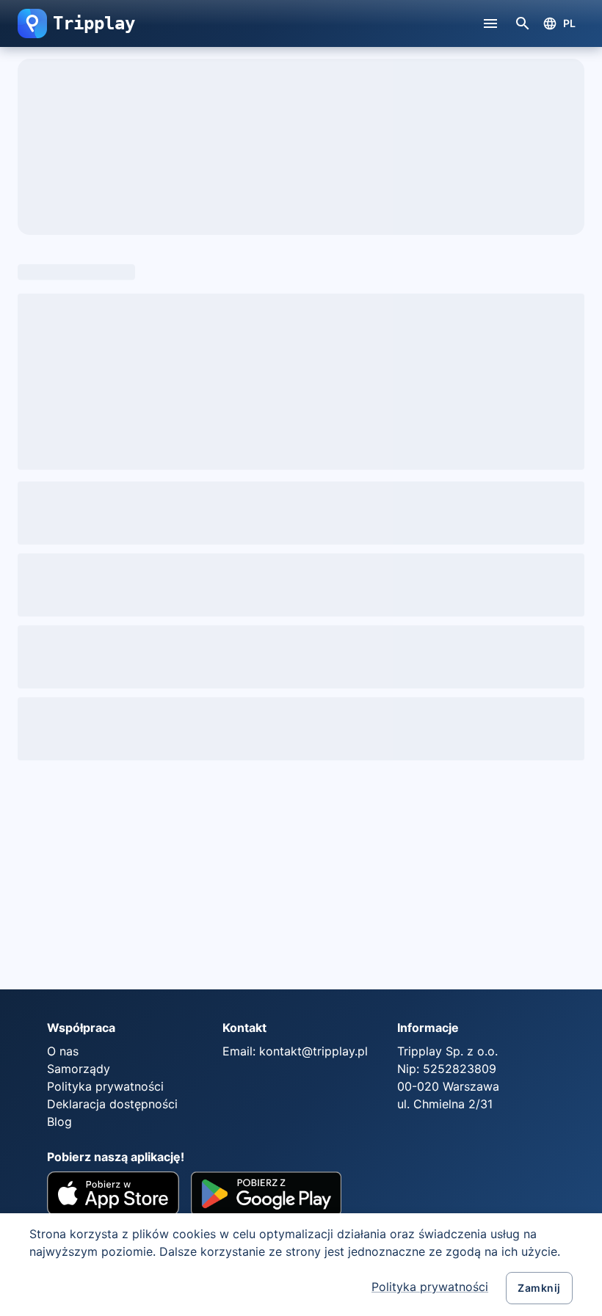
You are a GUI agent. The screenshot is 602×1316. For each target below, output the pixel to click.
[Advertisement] (156, 875)
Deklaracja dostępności (112, 1104)
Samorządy (78, 1068)
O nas (63, 1051)
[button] (32, 23)
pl (569, 23)
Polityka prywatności (429, 1286)
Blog (59, 1121)
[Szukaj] (522, 23)
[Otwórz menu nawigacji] (490, 23)
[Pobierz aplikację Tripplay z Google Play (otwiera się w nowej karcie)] (266, 1199)
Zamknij (539, 1288)
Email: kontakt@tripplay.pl (295, 1051)
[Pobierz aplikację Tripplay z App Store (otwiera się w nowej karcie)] (113, 1199)
